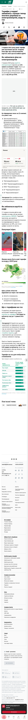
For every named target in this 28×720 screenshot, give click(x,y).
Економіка (4, 6)
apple (16, 673)
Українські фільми (8, 596)
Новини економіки (9, 575)
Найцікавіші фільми (9, 594)
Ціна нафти (7, 577)
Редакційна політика (6, 491)
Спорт (6, 633)
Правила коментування (20, 492)
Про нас (4, 486)
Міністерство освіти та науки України (13, 609)
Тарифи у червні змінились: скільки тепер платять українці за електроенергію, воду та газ (19, 6)
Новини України (8, 523)
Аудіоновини (7, 530)
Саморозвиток (7, 615)
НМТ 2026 (6, 613)
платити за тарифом (9, 314)
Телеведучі (4, 496)
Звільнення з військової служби (12, 558)
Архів (16, 505)
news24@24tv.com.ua (7, 464)
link (15, 470)
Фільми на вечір (8, 598)
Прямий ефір (7, 525)
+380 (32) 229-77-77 (10, 698)
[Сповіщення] (26, 2)
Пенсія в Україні (8, 587)
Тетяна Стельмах (9, 22)
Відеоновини (7, 528)
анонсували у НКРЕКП (9, 216)
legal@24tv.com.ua (19, 699)
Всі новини (7, 520)
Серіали (6, 602)
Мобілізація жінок (8, 562)
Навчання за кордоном (10, 617)
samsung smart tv (16, 677)
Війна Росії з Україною (10, 537)
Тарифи (10, 6)
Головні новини (8, 521)
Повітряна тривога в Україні (11, 545)
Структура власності (19, 502)
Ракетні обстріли (8, 539)
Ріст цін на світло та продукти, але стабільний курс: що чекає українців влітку (13, 108)
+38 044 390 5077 (19, 464)
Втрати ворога (7, 551)
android (6, 673)
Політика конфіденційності (6, 505)
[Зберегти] (24, 27)
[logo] (9, 2)
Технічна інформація (20, 495)
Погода (6, 532)
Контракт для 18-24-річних (10, 564)
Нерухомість (8, 622)
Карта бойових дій (8, 541)
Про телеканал (5, 494)
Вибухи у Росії (7, 549)
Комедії (6, 600)
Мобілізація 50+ (8, 560)
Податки (6, 585)
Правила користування (7, 501)
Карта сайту (18, 507)
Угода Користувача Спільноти (19, 490)
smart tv (6, 677)
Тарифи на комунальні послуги (12, 583)
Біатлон (6, 641)
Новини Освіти (8, 607)
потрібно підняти (8, 333)
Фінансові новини (8, 581)
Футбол (6, 637)
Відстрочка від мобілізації (10, 566)
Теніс (5, 639)
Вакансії (17, 500)
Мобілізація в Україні (10, 556)
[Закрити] (25, 706)
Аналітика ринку (8, 624)
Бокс (5, 635)
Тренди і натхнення (9, 628)
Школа (6, 611)
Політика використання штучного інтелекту (7, 508)
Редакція (4, 489)
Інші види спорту (8, 643)
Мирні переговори (8, 543)
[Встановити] (14, 709)
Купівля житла (7, 626)
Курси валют (7, 579)
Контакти (17, 497)
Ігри (16, 509)
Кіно (5, 592)
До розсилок (9, 663)
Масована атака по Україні (10, 547)
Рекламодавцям (5, 499)
